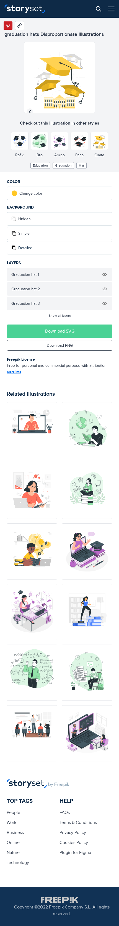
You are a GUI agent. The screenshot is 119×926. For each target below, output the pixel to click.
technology (18, 862)
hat (81, 165)
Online (13, 842)
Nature (13, 852)
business (15, 832)
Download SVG (59, 331)
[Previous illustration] (30, 111)
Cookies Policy (74, 842)
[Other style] (20, 141)
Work (11, 822)
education (40, 165)
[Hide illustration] (104, 274)
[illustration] (32, 430)
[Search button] (98, 9)
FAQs (65, 812)
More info (14, 372)
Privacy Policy (73, 832)
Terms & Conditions (78, 822)
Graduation (63, 165)
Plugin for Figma (75, 852)
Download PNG (60, 345)
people (13, 812)
